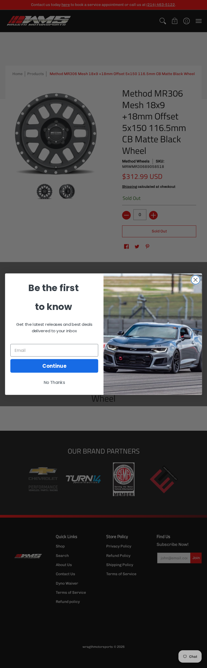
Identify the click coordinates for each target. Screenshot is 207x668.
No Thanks (54, 382)
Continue (54, 365)
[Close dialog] (195, 279)
